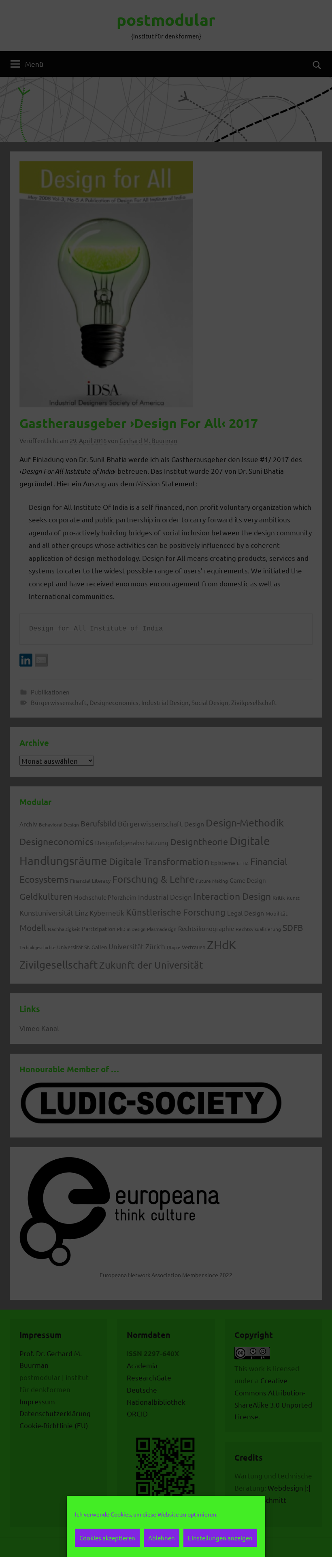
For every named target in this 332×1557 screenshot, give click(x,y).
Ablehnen (161, 1538)
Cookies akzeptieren (107, 1538)
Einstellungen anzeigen (220, 1538)
